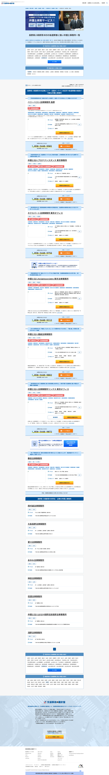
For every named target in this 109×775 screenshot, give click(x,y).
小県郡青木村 (44, 58)
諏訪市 (43, 49)
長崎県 (76, 684)
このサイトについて (29, 764)
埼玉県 (67, 680)
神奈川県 (79, 680)
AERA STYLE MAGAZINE (42, 759)
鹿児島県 (40, 686)
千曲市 (46, 49)
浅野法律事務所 (35, 632)
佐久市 (62, 49)
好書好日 (51, 755)
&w (27, 753)
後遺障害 (29, 71)
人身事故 (52, 71)
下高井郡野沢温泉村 (31, 53)
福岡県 (69, 684)
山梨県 (43, 682)
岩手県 (38, 680)
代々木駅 (38, 337)
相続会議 (59, 753)
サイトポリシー (37, 764)
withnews (27, 758)
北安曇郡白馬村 (30, 55)
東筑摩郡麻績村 (73, 55)
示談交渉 (34, 71)
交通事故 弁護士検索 (29, 8)
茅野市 (28, 51)
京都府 (69, 682)
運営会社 (36, 766)
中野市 (58, 49)
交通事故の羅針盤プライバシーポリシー (59, 764)
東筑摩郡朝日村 (58, 55)
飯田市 (39, 49)
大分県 (32, 686)
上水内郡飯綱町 (39, 53)
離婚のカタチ (60, 755)
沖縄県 (44, 686)
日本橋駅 (38, 216)
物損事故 (62, 71)
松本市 (32, 49)
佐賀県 (73, 684)
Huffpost (39, 755)
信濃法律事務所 (35, 596)
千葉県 (71, 680)
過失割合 (47, 71)
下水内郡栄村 (61, 53)
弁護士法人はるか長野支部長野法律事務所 (47, 614)
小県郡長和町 (37, 58)
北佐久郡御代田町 (60, 58)
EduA (26, 755)
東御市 (69, 49)
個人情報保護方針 (68, 85)
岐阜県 (51, 682)
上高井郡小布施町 (50, 51)
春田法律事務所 (35, 458)
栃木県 (60, 680)
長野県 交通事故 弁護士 (39, 8)
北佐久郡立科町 (68, 58)
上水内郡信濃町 (47, 53)
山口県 (51, 684)
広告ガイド (41, 766)
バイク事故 (71, 71)
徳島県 (55, 684)
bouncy (39, 758)
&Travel (29, 753)
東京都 (30, 163)
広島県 (47, 684)
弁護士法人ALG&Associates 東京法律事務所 (48, 278)
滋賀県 (66, 682)
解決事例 (55, 417)
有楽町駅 (39, 163)
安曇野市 (54, 49)
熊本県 (28, 686)
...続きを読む (70, 138)
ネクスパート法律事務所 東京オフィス (45, 212)
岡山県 (44, 684)
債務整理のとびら (61, 756)
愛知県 (58, 682)
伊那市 (32, 51)
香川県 (58, 684)
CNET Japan (40, 751)
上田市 (36, 49)
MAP (79, 124)
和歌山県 (33, 684)
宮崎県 (36, 686)
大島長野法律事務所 (37, 523)
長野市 (28, 49)
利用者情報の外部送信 (29, 766)
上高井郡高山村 (58, 51)
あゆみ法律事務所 (36, 560)
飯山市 (44, 51)
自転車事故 (77, 71)
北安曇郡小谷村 (38, 55)
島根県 (40, 684)
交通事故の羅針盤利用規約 (45, 764)
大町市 (40, 51)
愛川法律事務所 (35, 541)
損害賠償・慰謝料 (41, 71)
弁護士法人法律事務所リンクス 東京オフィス (48, 389)
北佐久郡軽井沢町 (51, 58)
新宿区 (34, 282)
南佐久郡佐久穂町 (75, 58)
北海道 (31, 680)
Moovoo (26, 756)
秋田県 (46, 680)
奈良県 (28, 684)
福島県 (53, 680)
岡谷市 (76, 49)
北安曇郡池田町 (68, 53)
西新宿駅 (38, 282)
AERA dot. (39, 756)
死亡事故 (66, 71)
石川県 (36, 682)
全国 (28, 680)
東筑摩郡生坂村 (30, 58)
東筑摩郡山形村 (51, 55)
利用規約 (63, 85)
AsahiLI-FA (60, 759)
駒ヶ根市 (36, 51)
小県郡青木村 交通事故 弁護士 (52, 8)
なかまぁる (52, 756)
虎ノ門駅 (38, 461)
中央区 (34, 216)
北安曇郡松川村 (75, 53)
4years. (59, 751)
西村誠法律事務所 (36, 505)
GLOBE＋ (52, 753)
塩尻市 (73, 49)
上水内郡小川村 (54, 53)
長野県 (30, 105)
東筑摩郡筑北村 (66, 55)
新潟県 (28, 682)
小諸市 (66, 49)
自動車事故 (57, 71)
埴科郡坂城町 (44, 55)
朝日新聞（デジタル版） (29, 751)
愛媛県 (62, 684)
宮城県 (42, 680)
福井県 (39, 682)
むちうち (33, 73)
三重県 (62, 682)
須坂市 (50, 49)
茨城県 (56, 680)
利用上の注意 (68, 149)
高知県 (66, 684)
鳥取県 (36, 684)
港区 (33, 461)
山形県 (49, 680)
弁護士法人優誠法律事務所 (40, 334)
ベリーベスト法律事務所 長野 (41, 102)
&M (26, 753)
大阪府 (73, 682)
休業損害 (29, 73)
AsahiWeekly (71, 755)
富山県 (32, 682)
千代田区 (34, 163)
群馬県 (64, 680)
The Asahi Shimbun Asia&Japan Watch (76, 753)
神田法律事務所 (35, 578)
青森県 (35, 680)
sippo (51, 751)
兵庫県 (76, 682)
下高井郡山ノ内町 (65, 51)
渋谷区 (34, 337)
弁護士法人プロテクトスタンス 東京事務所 (47, 160)
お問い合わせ (47, 766)
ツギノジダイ (60, 758)
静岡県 (55, 682)
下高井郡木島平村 (73, 51)
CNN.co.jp (39, 753)
